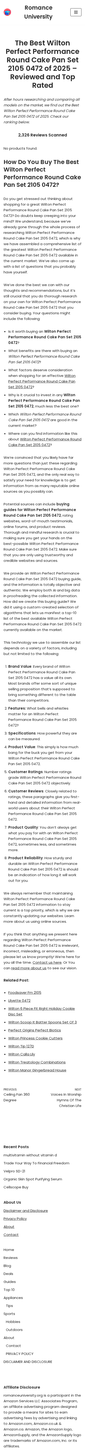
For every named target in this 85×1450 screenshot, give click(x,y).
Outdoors (14, 1329)
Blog (7, 1265)
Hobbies (13, 1321)
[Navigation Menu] (75, 12)
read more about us (29, 968)
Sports (9, 1313)
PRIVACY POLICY (20, 1353)
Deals (8, 1273)
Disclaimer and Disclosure (26, 1210)
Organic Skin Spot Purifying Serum (33, 1179)
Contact (11, 1234)
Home (9, 1249)
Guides (10, 1281)
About (9, 1226)
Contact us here (47, 962)
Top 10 (9, 1289)
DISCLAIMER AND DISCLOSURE (28, 1361)
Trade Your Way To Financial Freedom (36, 1163)
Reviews (11, 1257)
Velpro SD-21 (14, 1171)
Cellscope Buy (16, 1187)
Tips (9, 1305)
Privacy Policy (15, 1218)
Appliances (13, 1297)
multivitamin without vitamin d (30, 1155)
